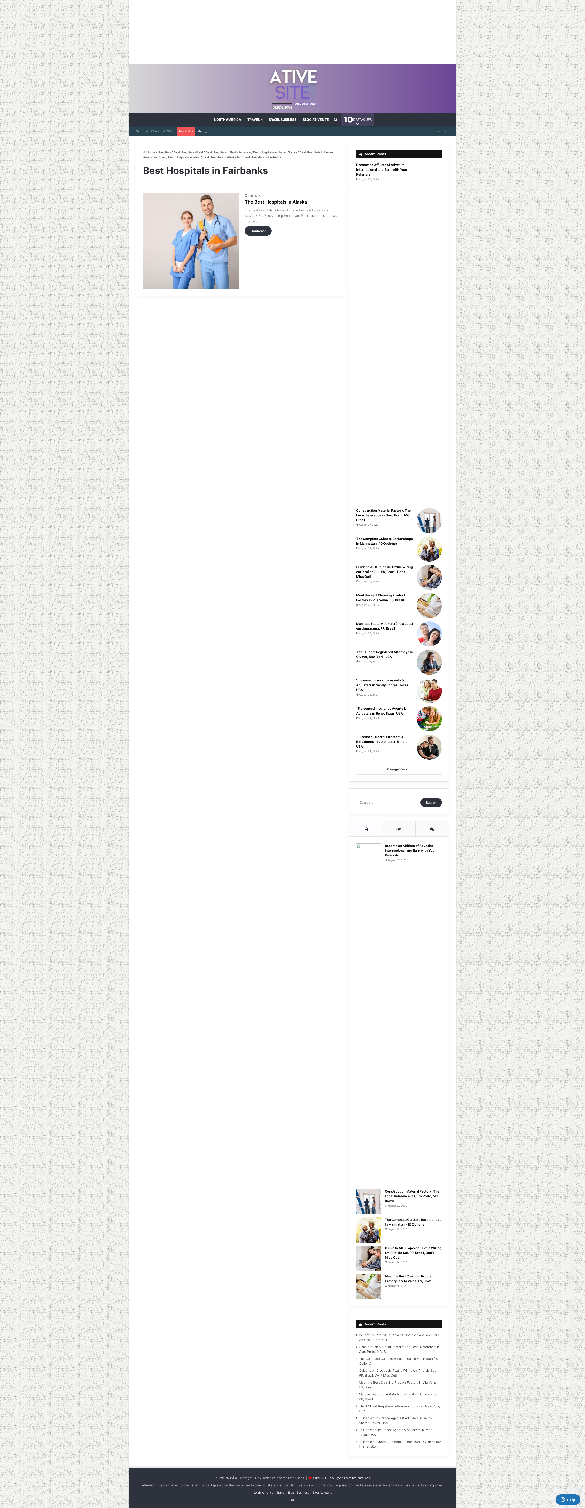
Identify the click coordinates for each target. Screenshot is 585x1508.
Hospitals (164, 152)
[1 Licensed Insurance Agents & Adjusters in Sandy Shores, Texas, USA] (429, 690)
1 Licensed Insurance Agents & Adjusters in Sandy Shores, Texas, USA (382, 685)
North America (227, 119)
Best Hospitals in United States (275, 152)
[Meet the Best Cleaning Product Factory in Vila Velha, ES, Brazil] (429, 605)
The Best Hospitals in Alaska (276, 202)
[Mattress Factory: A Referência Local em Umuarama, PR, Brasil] (429, 633)
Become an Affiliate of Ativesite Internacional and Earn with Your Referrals (381, 169)
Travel (253, 119)
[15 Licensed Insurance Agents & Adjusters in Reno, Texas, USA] (429, 718)
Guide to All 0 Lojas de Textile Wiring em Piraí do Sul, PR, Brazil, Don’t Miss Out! (384, 571)
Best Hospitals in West (184, 157)
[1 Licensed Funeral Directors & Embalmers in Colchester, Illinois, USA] (429, 747)
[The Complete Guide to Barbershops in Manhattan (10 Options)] (429, 549)
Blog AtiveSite (316, 119)
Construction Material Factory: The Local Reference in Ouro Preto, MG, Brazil (383, 515)
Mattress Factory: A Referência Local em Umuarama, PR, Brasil (241, 131)
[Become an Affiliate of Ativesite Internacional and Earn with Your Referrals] (429, 334)
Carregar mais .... (399, 769)
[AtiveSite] (293, 88)
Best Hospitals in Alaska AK (221, 157)
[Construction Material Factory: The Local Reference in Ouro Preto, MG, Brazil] (429, 520)
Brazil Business (282, 119)
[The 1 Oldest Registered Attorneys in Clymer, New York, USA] (429, 662)
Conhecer (258, 231)
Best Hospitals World (188, 152)
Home (150, 152)
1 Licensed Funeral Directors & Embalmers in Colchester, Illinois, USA (382, 741)
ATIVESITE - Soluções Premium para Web (342, 1478)
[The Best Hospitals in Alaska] (191, 241)
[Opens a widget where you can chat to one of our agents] (567, 1500)
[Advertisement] (292, 32)
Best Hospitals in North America (228, 152)
